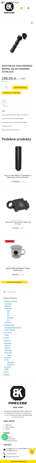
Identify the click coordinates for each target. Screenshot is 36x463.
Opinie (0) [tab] (5, 106)
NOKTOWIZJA (10, 365)
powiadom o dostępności (14, 282)
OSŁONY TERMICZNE (9, 330)
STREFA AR (7, 346)
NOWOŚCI (16, 174)
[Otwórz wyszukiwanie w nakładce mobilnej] (18, 292)
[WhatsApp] (5, 437)
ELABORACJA (7, 340)
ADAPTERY (7, 338)
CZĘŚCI (6, 369)
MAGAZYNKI (7, 357)
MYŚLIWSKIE (10, 318)
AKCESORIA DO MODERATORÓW (12, 327)
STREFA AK (7, 348)
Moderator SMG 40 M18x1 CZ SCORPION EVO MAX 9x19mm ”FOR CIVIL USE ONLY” (18, 176)
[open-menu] (21, 8)
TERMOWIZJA (10, 362)
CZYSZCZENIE (8, 353)
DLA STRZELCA (12, 267)
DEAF (8, 315)
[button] (31, 23)
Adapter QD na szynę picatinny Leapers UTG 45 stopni (18, 223)
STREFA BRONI (7, 343)
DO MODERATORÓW (9, 325)
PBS (8, 313)
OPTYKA (6, 360)
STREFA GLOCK (8, 350)
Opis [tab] (4, 102)
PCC (21, 174)
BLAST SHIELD (8, 304)
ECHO (8, 311)
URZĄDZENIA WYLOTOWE (10, 301)
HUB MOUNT (7, 306)
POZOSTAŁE (21, 220)
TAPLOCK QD (7, 322)
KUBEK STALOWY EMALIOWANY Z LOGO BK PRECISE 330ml (18, 269)
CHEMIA (9, 355)
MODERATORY (8, 308)
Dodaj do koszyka (20, 87)
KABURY (6, 335)
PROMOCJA (7, 374)
